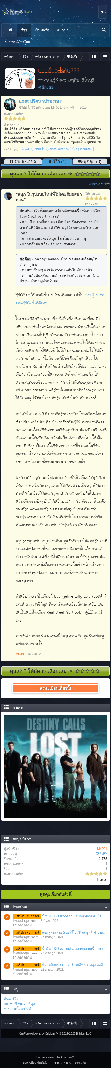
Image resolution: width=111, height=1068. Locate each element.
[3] (87, 174)
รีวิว (24, 30)
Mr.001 (56, 107)
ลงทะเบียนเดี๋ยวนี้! (55, 688)
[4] (92, 174)
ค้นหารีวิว (11, 999)
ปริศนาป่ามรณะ (60, 149)
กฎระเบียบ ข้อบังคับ (35, 1062)
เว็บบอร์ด (42, 30)
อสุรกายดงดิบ (84, 149)
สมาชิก (62, 30)
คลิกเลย (46, 87)
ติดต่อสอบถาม (62, 1062)
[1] (77, 174)
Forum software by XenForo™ (55, 1057)
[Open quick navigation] (94, 57)
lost (27, 149)
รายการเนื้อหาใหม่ (17, 1009)
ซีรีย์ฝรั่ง (24, 107)
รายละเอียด (25, 161)
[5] (97, 174)
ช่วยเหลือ (80, 1062)
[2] (82, 174)
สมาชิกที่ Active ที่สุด (19, 1004)
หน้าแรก (10, 30)
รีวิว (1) (60, 161)
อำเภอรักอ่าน (22, 925)
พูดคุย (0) (92, 161)
